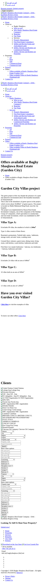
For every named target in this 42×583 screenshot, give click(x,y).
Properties (8, 56)
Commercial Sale (15, 65)
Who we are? (18, 28)
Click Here (5, 304)
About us (8, 24)
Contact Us (9, 79)
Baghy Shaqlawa (15, 98)
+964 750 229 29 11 (8, 549)
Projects (8, 67)
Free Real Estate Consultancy (24, 42)
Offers (7, 69)
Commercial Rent (15, 63)
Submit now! (5, 527)
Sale (10, 61)
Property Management (21, 40)
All (10, 58)
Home (7, 175)
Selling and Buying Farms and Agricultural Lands (24, 45)
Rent (11, 59)
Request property (6, 8)
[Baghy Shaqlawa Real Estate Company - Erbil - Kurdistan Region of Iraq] (21, 15)
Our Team (17, 36)
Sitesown (19, 573)
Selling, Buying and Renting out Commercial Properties (25, 49)
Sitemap (8, 578)
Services (12, 110)
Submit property (18, 8)
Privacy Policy (10, 576)
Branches (17, 34)
